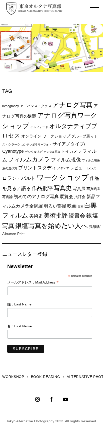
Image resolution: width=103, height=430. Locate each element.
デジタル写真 (52, 151)
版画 (80, 206)
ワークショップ (62, 177)
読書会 (77, 216)
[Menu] (95, 9)
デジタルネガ (34, 151)
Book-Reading (45, 377)
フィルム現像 (66, 159)
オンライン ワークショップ (45, 136)
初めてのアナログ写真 (36, 196)
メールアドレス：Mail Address (33, 283)
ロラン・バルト (19, 178)
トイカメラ (71, 151)
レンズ (91, 168)
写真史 (63, 188)
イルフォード (39, 127)
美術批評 (56, 215)
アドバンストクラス (36, 106)
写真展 (79, 188)
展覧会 (66, 196)
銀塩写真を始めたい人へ (51, 225)
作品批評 (42, 188)
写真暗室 (93, 189)
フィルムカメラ (29, 159)
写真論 (7, 197)
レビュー (78, 168)
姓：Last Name (19, 304)
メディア (63, 168)
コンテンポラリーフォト (36, 144)
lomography (10, 106)
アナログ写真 (72, 104)
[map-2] (52, 70)
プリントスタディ (37, 167)
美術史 (36, 216)
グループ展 (80, 136)
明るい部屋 (55, 206)
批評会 (80, 197)
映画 (72, 206)
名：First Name (19, 326)
